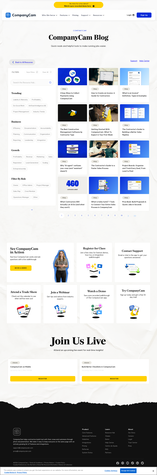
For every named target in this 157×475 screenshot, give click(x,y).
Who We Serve (48, 15)
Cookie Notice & (10, 472)
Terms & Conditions (36, 462)
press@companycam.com (22, 451)
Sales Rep (16, 191)
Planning (16, 134)
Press (130, 446)
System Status (87, 452)
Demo (107, 439)
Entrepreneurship (19, 169)
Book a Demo (21, 268)
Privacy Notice (49, 462)
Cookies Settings (111, 471)
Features (64, 15)
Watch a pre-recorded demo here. (77, 6)
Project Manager (43, 185)
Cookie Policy (60, 462)
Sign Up (144, 15)
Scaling (45, 163)
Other (35, 197)
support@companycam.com (23, 448)
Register (43, 379)
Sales (50, 157)
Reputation (17, 163)
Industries (85, 439)
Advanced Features (89, 436)
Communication (30, 134)
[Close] (153, 471)
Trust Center (132, 442)
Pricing (75, 15)
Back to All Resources (24, 62)
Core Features (87, 433)
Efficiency (16, 128)
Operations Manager (21, 197)
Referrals (85, 449)
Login (129, 15)
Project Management (21, 112)
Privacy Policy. (21, 472)
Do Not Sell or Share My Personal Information (43, 465)
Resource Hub (110, 433)
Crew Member (30, 191)
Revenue (29, 157)
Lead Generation (32, 163)
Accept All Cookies (128, 471)
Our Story (131, 433)
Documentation (30, 128)
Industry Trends (39, 112)
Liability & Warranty (20, 100)
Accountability (45, 128)
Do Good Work (18, 106)
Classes (107, 436)
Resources (97, 15)
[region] (78, 471)
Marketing (40, 157)
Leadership (29, 140)
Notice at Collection (65, 465)
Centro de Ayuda (111, 446)
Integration (41, 140)
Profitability (36, 100)
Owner (15, 185)
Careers (131, 436)
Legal (130, 439)
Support (84, 15)
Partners (108, 452)
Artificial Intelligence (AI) (37, 106)
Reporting (17, 140)
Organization (45, 134)
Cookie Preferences (20, 465)
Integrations (86, 442)
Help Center (144, 61)
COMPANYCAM (80, 31)
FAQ (106, 449)
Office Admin (27, 185)
